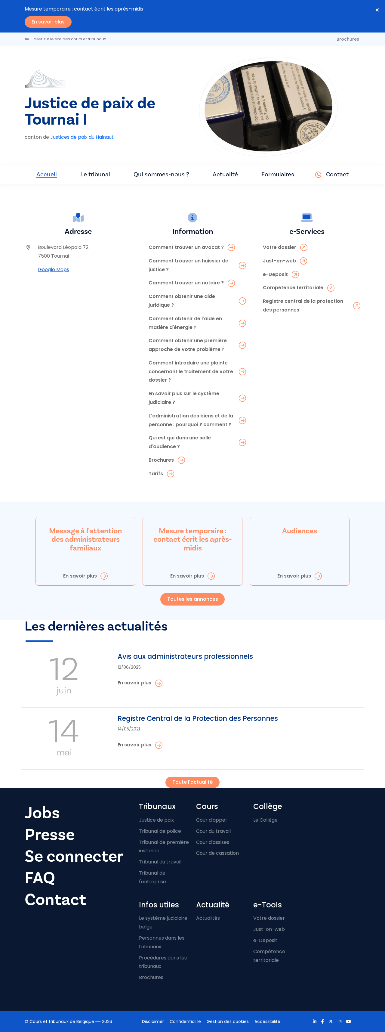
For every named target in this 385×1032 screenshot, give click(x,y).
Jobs (42, 813)
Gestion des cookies (228, 1021)
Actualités (208, 918)
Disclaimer (153, 1021)
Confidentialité (185, 1021)
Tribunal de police (160, 831)
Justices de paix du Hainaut (82, 137)
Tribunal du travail (160, 861)
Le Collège (265, 820)
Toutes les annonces (192, 599)
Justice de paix (156, 820)
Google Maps (53, 269)
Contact (337, 174)
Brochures (348, 39)
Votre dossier (269, 918)
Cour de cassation (217, 853)
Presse (50, 834)
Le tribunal (95, 174)
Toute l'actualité (192, 782)
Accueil (46, 174)
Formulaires (277, 174)
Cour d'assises (212, 842)
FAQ (40, 878)
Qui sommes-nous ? (161, 174)
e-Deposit (265, 940)
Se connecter (74, 856)
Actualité (225, 174)
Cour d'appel (211, 820)
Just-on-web (269, 929)
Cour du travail (213, 831)
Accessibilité (267, 1021)
